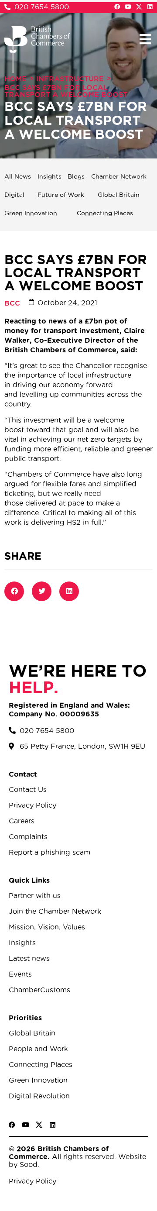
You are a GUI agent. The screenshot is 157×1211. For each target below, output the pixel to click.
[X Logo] (139, 7)
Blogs (76, 176)
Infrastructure (70, 78)
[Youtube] (128, 7)
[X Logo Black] (39, 1125)
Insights (49, 176)
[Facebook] (117, 7)
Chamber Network (119, 176)
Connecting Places (105, 213)
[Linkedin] (150, 7)
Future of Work (61, 194)
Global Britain (119, 194)
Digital (14, 194)
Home (15, 78)
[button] (145, 39)
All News (17, 176)
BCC (12, 303)
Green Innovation (30, 213)
